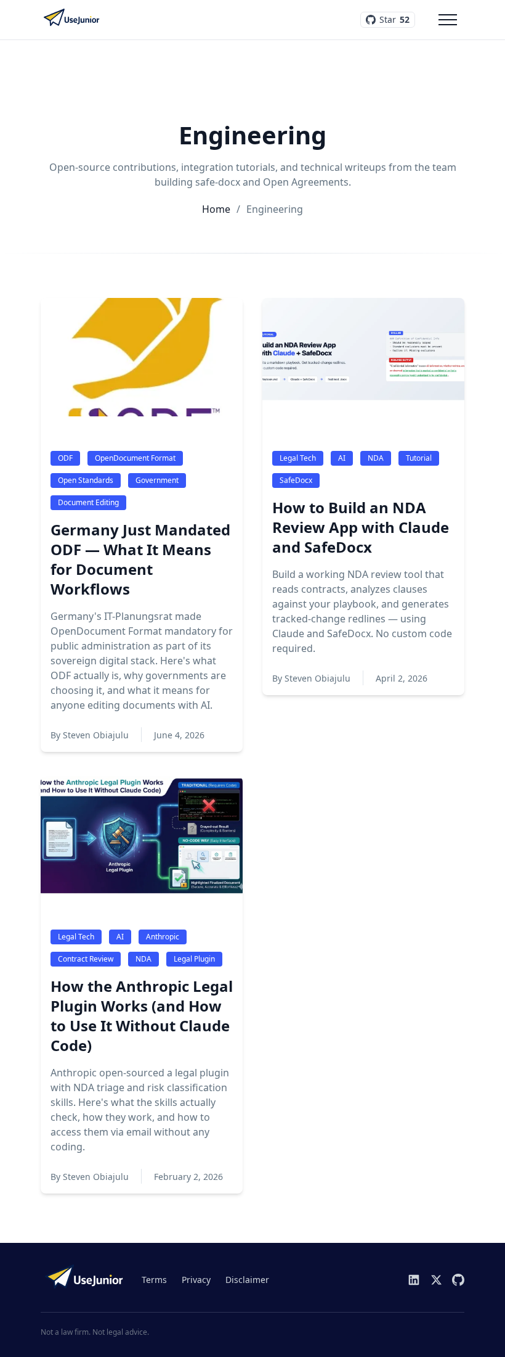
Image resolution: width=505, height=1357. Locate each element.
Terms (154, 1279)
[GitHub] (458, 1280)
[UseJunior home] (84, 1280)
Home (216, 209)
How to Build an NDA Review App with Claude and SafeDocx (360, 527)
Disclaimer (247, 1279)
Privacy (196, 1279)
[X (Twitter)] (436, 1280)
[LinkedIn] (414, 1280)
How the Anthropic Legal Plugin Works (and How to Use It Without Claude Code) (141, 1015)
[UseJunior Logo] (71, 19)
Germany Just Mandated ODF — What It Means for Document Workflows (140, 559)
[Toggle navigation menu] (447, 20)
